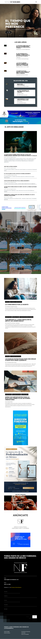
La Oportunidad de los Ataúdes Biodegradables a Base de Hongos (20, 244)
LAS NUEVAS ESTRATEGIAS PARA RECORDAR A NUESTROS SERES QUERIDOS (20, 359)
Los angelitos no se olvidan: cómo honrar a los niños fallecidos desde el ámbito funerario (23, 72)
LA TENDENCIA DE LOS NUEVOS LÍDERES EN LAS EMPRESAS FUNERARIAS (20, 223)
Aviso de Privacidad (25, 634)
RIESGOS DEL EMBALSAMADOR (20, 84)
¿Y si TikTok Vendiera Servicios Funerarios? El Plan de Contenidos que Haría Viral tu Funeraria (22, 64)
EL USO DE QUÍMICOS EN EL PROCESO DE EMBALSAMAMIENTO (17, 173)
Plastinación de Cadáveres (20, 501)
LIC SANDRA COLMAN (25, 86)
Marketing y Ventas (19, 66)
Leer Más (8, 32)
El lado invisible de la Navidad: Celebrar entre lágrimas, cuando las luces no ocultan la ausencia (23, 54)
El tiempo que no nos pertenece (17, 23)
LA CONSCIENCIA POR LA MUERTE (16, 304)
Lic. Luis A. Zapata (26, 66)
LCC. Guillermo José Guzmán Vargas (11, 29)
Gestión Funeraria (8, 394)
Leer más (20, 227)
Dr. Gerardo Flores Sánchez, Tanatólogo (13, 323)
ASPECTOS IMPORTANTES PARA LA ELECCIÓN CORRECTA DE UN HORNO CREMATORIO (17, 398)
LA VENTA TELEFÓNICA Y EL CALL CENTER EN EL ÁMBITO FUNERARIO (23, 91)
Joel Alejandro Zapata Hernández (16, 301)
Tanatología (23, 29)
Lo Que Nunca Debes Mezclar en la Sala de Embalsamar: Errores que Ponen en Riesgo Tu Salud (23, 46)
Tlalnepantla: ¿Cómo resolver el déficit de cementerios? (18, 320)
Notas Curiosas (19, 101)
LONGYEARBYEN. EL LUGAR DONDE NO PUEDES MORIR (23, 99)
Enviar (35, 616)
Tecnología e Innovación (16, 394)
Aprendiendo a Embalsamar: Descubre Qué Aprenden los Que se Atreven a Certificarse (19, 195)
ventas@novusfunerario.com (11, 579)
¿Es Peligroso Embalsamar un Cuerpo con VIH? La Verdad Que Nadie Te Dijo (20, 187)
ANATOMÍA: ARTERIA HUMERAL (10, 166)
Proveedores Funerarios (25, 631)
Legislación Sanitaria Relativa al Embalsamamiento (16, 180)
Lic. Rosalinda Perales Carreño (11, 175)
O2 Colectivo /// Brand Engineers (16, 587)
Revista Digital (7, 631)
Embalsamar (18, 49)
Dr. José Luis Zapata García (25, 49)
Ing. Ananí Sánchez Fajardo (21, 102)
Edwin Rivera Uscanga (24, 74)
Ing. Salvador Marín (25, 394)
